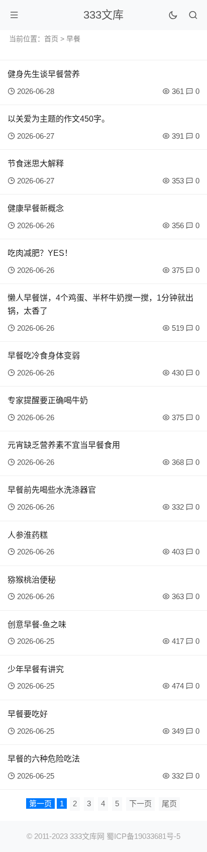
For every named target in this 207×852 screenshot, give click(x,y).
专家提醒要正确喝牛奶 (48, 400)
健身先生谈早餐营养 (44, 74)
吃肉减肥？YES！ (40, 253)
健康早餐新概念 (36, 208)
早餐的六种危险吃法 (44, 758)
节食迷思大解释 (36, 163)
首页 (51, 39)
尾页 (169, 803)
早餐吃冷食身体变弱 (44, 355)
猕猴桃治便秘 (32, 580)
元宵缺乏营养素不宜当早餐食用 (64, 445)
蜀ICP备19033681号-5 (143, 836)
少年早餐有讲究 (36, 669)
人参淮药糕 (28, 535)
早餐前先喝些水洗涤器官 (52, 490)
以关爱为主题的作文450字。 (59, 119)
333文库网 (87, 836)
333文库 (103, 15)
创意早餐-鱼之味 (37, 624)
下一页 (140, 803)
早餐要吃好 (28, 714)
